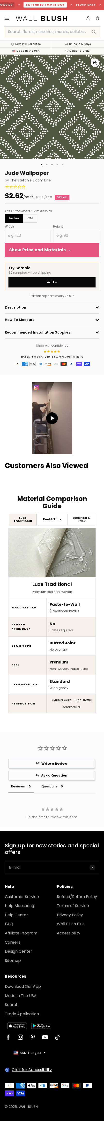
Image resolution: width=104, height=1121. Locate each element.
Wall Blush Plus (70, 924)
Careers (12, 942)
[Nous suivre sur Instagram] (20, 1037)
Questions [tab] (49, 786)
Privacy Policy (70, 915)
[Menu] (7, 18)
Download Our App (23, 986)
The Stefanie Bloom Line (30, 180)
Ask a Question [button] (54, 775)
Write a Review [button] (54, 763)
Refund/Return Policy (77, 897)
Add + (52, 282)
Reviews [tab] (18, 786)
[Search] (93, 31)
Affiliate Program (21, 933)
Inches (14, 218)
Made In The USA (21, 995)
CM (30, 218)
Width (9, 226)
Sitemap (13, 960)
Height (58, 226)
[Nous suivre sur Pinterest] (33, 1037)
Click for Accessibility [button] (32, 1069)
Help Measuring (19, 905)
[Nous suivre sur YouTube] (45, 1037)
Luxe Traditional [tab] (23, 519)
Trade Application (22, 1014)
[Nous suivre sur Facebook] (8, 1037)
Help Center (16, 915)
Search (11, 1004)
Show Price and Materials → (40, 250)
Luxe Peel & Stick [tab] (81, 519)
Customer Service (22, 897)
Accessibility (68, 933)
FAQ (9, 924)
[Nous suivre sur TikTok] (57, 1037)
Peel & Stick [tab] (52, 519)
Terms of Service (73, 905)
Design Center (18, 951)
